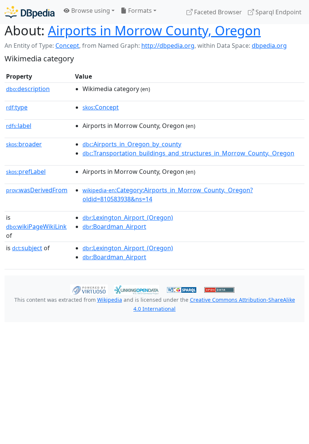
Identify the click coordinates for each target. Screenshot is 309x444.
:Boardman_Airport (114, 226)
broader (24, 144)
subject (27, 248)
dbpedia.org (269, 45)
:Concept (101, 107)
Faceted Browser (217, 12)
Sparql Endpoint (277, 12)
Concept (67, 45)
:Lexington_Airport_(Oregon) (128, 217)
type (17, 107)
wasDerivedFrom (36, 190)
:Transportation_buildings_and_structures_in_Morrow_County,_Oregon (188, 153)
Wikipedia (109, 299)
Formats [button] (139, 10)
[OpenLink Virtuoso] (89, 289)
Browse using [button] (90, 10)
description (28, 89)
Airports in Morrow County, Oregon (154, 30)
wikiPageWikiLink (36, 226)
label (18, 126)
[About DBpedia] (30, 12)
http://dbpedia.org (167, 45)
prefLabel (26, 171)
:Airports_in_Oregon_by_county (132, 144)
